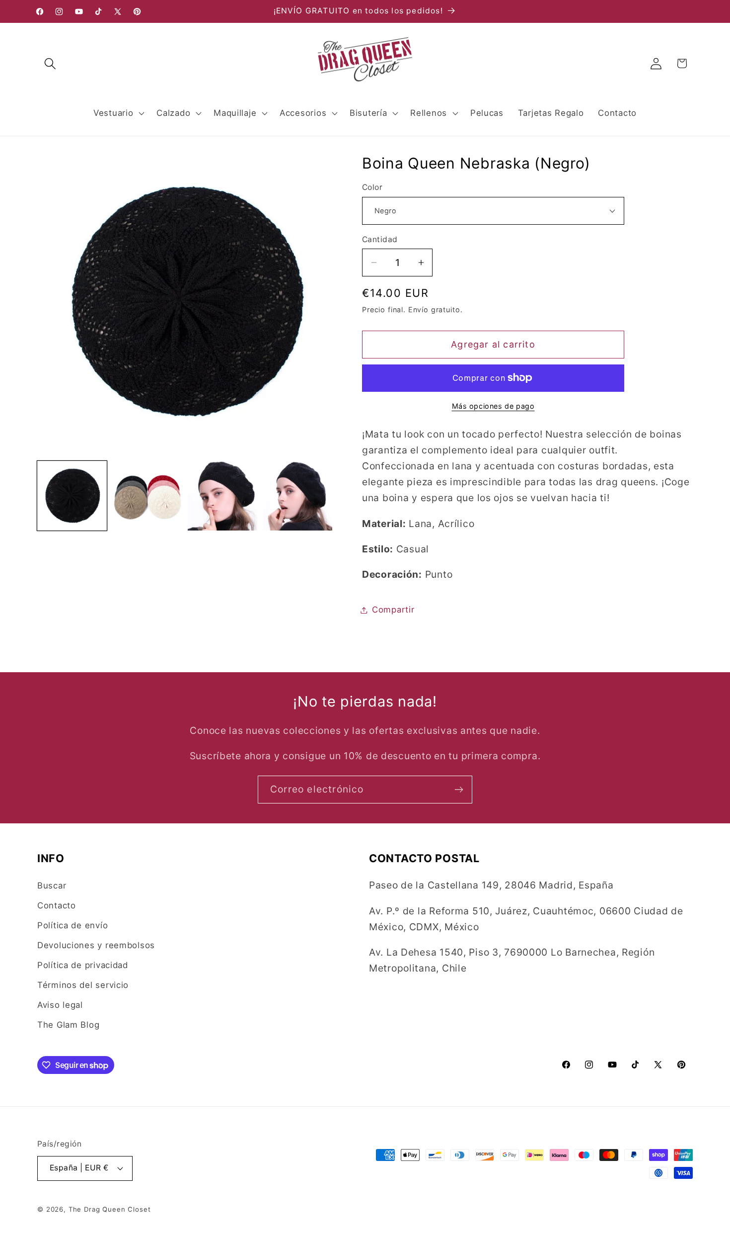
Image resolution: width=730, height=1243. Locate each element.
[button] (50, 63)
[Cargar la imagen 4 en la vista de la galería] (298, 496)
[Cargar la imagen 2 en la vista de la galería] (147, 496)
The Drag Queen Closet (110, 1209)
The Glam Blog (68, 1025)
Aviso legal (60, 1005)
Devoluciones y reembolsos (96, 945)
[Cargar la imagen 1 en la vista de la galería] (72, 496)
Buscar (51, 885)
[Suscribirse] (458, 789)
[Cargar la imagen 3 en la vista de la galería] (222, 496)
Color (372, 187)
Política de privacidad (82, 965)
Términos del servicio (83, 985)
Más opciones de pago (493, 406)
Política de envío (72, 925)
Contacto (56, 905)
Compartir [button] (393, 610)
